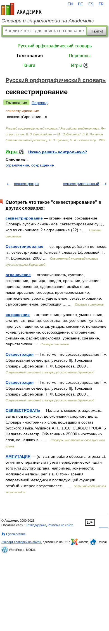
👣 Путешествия (13, 534)
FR (101, 4)
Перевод (40, 102)
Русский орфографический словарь (55, 45)
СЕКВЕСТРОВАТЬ (23, 410)
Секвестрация (20, 354)
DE (80, 4)
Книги (29, 65)
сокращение (42, 165)
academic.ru (21, 9)
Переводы (80, 55)
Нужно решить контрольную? (57, 152)
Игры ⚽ (80, 65)
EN (70, 4)
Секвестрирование (24, 246)
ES (90, 4)
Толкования (29, 55)
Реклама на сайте (60, 525)
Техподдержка (36, 525)
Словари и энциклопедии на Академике (47, 21)
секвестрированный (81, 183)
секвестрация (26, 183)
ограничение (17, 165)
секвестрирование (24, 218)
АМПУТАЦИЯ (18, 456)
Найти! (97, 31)
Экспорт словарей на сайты (21, 542)
